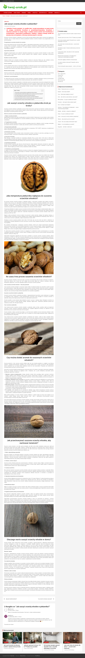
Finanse (24, 12)
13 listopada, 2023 (7, 26)
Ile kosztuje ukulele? (66, 91)
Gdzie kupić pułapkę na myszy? (67, 94)
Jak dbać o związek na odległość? (69, 111)
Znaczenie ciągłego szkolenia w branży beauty (67, 59)
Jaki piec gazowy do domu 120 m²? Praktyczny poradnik (69, 37)
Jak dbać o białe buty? (67, 126)
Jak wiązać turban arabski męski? (69, 102)
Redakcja (57, 12)
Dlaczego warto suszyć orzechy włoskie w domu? (24, 99)
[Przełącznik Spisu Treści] (41, 91)
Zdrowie (50, 12)
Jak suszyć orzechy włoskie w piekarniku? (69, 116)
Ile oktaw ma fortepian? (65, 104)
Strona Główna (8, 12)
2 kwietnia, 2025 (47, 649)
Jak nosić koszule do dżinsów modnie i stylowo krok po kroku (12, 645)
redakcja (13, 26)
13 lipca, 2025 (26, 648)
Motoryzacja (43, 12)
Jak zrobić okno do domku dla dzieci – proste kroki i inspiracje (72, 646)
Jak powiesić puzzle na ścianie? (68, 119)
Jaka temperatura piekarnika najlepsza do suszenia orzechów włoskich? (29, 93)
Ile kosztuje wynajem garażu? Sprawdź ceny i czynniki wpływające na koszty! (52, 646)
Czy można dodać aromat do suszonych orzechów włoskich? (27, 96)
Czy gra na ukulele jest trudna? (70, 99)
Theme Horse (23, 655)
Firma (29, 12)
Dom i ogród (17, 12)
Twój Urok (12, 655)
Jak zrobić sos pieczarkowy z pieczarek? (69, 96)
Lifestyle (34, 12)
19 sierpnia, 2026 (7, 648)
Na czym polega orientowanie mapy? (69, 121)
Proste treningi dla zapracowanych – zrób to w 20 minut (69, 66)
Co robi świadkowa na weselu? (68, 124)
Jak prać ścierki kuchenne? (11, 598)
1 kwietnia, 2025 (67, 649)
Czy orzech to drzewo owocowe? (45, 598)
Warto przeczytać (9, 630)
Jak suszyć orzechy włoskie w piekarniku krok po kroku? (26, 92)
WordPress (37, 655)
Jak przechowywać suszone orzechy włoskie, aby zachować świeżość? (29, 98)
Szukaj (59, 21)
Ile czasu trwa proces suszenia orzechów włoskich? (25, 95)
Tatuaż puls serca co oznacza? (67, 89)
